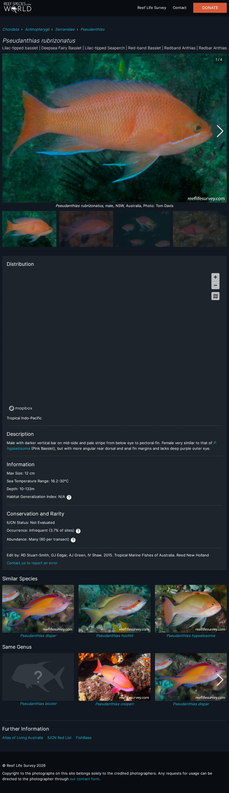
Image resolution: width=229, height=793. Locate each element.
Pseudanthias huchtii (114, 635)
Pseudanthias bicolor (38, 703)
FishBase (84, 737)
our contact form (84, 779)
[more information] (69, 497)
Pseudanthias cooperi (114, 704)
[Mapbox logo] (20, 408)
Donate (210, 8)
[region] (114, 341)
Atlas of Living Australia (22, 737)
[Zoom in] (215, 277)
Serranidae (65, 29)
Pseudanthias (92, 29)
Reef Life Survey (151, 7)
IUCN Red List (59, 737)
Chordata (10, 29)
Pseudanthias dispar (38, 635)
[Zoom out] (215, 285)
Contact (180, 7)
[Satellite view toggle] (215, 296)
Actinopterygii (37, 29)
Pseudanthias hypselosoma (190, 635)
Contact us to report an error (32, 563)
